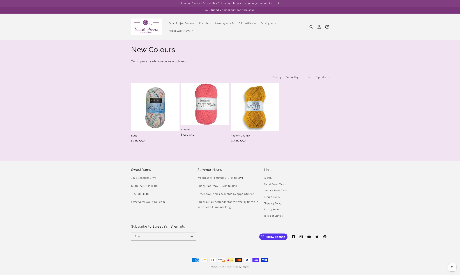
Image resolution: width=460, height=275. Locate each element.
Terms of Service (273, 215)
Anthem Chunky (240, 135)
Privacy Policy (272, 209)
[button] (268, 23)
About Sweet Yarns (275, 184)
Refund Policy (272, 196)
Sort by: (277, 77)
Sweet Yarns (224, 266)
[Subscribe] (192, 236)
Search (268, 177)
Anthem (185, 129)
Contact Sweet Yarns (276, 190)
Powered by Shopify (239, 266)
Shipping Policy (273, 203)
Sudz (134, 135)
